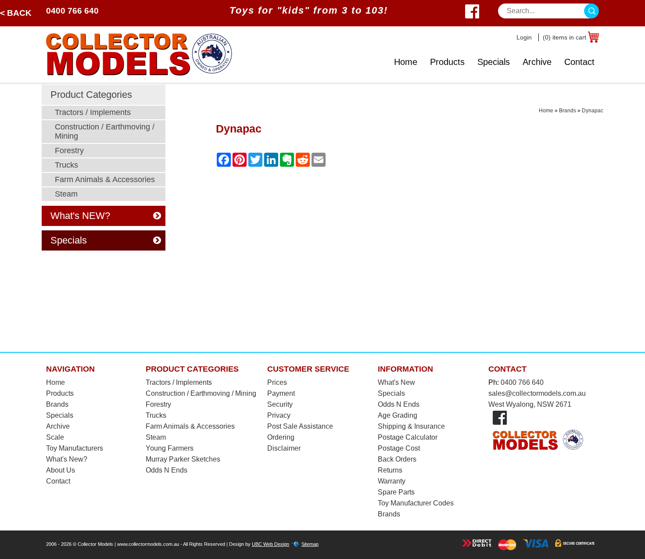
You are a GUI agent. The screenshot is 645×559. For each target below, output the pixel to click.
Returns (390, 470)
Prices (277, 382)
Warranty (391, 481)
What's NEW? (80, 215)
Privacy (278, 415)
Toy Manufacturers (74, 448)
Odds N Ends (166, 470)
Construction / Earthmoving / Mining (104, 131)
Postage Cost (399, 448)
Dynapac (592, 111)
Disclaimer (284, 448)
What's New (396, 382)
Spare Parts (396, 492)
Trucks (66, 165)
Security (280, 404)
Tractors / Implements (93, 112)
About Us (60, 470)
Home (405, 62)
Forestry (69, 150)
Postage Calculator (407, 437)
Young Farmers (170, 448)
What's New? (66, 459)
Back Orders (397, 459)
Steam (66, 194)
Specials (493, 62)
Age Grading (397, 415)
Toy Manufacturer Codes (416, 503)
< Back (16, 13)
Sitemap (310, 544)
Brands (567, 111)
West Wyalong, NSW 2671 (529, 404)
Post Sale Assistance (300, 426)
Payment (281, 393)
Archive (537, 62)
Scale (55, 437)
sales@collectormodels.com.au (537, 393)
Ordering (280, 437)
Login (524, 37)
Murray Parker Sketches (183, 459)
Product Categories (91, 94)
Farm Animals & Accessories (105, 179)
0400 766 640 (72, 10)
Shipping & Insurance (411, 426)
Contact (579, 62)
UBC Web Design (270, 544)
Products (447, 62)
